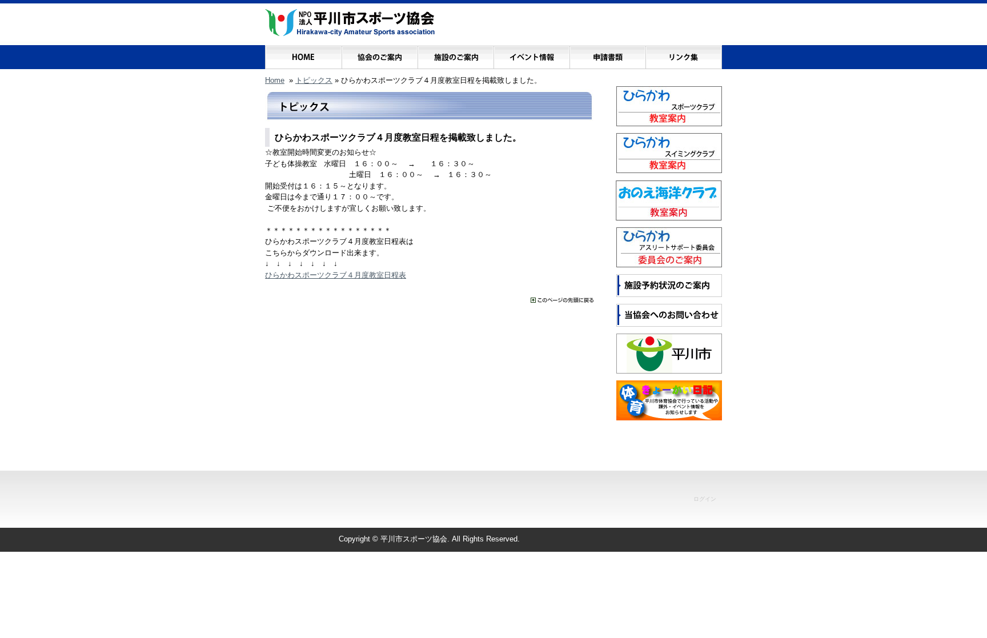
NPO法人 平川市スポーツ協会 (350, 23)
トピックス (313, 80)
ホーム (304, 54)
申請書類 (607, 54)
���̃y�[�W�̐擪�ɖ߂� (562, 300)
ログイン (704, 499)
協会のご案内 (380, 54)
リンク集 (683, 54)
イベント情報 (531, 54)
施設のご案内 (456, 54)
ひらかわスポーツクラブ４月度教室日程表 (335, 275)
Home (274, 80)
